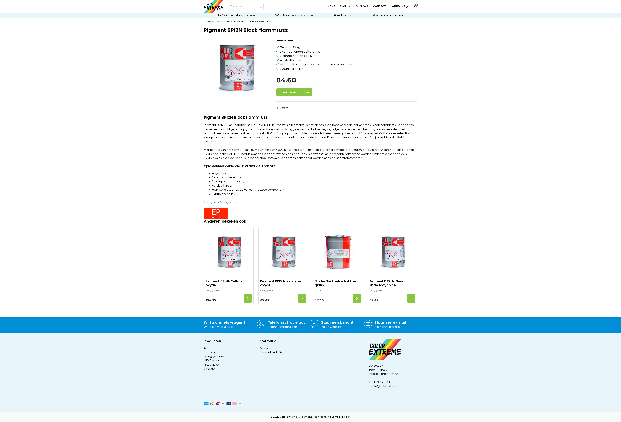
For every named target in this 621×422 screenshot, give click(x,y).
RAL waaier (211, 364)
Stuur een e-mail (390, 322)
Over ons (362, 6)
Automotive (212, 348)
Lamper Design (341, 416)
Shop (343, 6)
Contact (379, 6)
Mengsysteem (221, 21)
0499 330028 (306, 15)
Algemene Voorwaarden (314, 416)
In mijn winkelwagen (294, 92)
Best (350, 15)
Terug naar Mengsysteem (222, 202)
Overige (209, 368)
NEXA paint (211, 360)
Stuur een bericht (337, 322)
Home (331, 6)
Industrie (210, 352)
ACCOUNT (398, 6)
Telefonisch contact (286, 322)
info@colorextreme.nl (384, 373)
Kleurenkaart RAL (271, 352)
